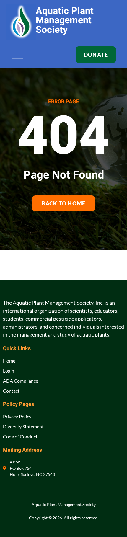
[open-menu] (18, 55)
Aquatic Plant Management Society (65, 20)
